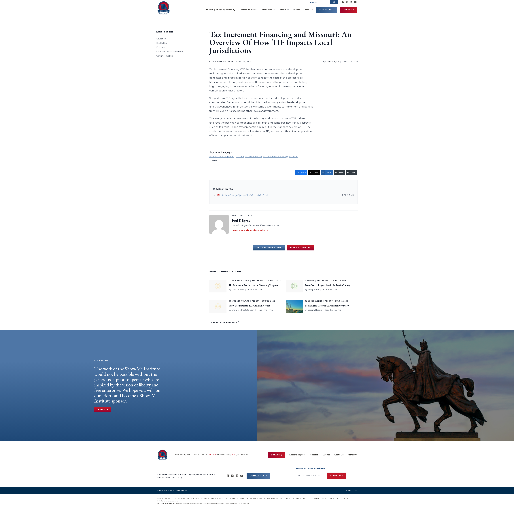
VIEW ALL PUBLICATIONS (223, 322)
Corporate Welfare (164, 56)
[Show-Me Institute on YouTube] (355, 2)
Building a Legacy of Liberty (220, 9)
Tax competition (253, 156)
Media (283, 9)
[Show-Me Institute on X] (347, 2)
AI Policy (352, 454)
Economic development (221, 156)
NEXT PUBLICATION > (300, 248)
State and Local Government (170, 51)
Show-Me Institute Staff (243, 310)
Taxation (293, 156)
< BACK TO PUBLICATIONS (269, 248)
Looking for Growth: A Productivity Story (327, 305)
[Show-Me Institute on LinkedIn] (351, 2)
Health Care (161, 43)
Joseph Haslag (315, 310)
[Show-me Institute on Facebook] (343, 2)
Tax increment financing (275, 156)
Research (267, 9)
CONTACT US (257, 476)
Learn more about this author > (250, 230)
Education (161, 39)
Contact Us (325, 10)
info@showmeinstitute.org (167, 501)
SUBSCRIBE (336, 475)
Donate (347, 10)
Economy (160, 47)
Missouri (240, 156)
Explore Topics (247, 9)
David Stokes (238, 289)
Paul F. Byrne (333, 61)
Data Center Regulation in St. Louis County (327, 285)
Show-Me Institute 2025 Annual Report (249, 305)
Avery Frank (313, 289)
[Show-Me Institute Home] (163, 7)
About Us (308, 9)
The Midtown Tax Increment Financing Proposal (253, 285)
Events (296, 9)
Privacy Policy (351, 490)
